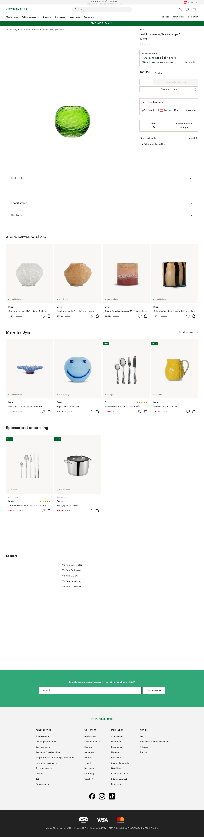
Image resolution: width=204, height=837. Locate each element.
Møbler (87, 758)
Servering (60, 17)
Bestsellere (116, 758)
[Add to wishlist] (43, 316)
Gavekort (88, 779)
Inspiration (193, 17)
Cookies (39, 774)
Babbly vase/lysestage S (54, 29)
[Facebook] (92, 796)
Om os (143, 736)
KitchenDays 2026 (120, 779)
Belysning (89, 768)
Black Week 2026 (119, 774)
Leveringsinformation (46, 742)
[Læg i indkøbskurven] (49, 316)
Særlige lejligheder (120, 763)
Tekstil (87, 763)
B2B (37, 779)
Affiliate (144, 747)
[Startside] (16, 9)
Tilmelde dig (189, 62)
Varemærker (178, 17)
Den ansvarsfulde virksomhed (154, 742)
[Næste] (128, 94)
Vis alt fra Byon (186, 332)
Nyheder (165, 17)
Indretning (74, 17)
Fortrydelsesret (43, 784)
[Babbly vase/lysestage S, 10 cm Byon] (72, 93)
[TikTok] (112, 796)
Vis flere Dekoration (71, 587)
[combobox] (191, 2)
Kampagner (89, 17)
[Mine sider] (180, 9)
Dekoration (25, 29)
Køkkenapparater (31, 17)
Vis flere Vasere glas (72, 565)
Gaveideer (116, 768)
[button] (144, 44)
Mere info (190, 110)
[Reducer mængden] (141, 82)
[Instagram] (102, 796)
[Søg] (76, 9)
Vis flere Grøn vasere (72, 576)
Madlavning (12, 17)
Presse (143, 752)
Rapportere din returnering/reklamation (55, 758)
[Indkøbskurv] (194, 9)
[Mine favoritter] (187, 9)
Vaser (36, 29)
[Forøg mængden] (150, 82)
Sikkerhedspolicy (44, 768)
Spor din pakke (43, 747)
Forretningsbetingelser (46, 763)
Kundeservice (42, 736)
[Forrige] (16, 94)
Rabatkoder (116, 784)
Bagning (47, 17)
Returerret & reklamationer (48, 752)
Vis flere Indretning (71, 581)
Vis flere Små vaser (71, 570)
